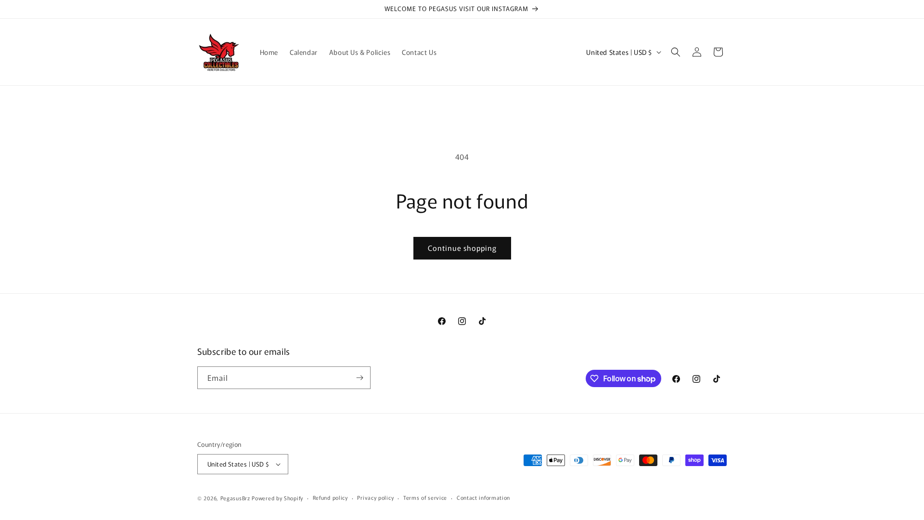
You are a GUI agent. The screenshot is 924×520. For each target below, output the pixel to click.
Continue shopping (462, 248)
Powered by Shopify (277, 498)
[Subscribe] (359, 377)
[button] (675, 52)
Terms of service (425, 497)
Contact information (483, 497)
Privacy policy (375, 497)
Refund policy (330, 497)
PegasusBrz (235, 498)
